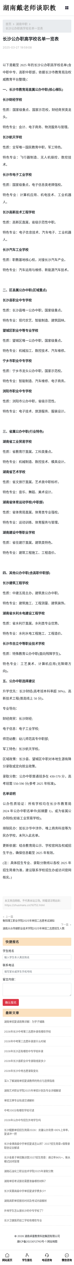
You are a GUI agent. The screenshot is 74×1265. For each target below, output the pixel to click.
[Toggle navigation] (66, 8)
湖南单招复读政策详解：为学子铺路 (24, 1021)
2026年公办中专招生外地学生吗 (22, 1120)
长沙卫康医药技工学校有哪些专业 (23, 1220)
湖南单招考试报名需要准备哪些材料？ (25, 1181)
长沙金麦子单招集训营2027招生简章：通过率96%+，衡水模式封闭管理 (37, 1159)
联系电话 (8, 965)
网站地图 (52, 1241)
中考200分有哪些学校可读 (19, 1110)
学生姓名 (8, 951)
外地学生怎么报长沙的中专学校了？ (24, 1210)
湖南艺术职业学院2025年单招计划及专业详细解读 (32, 1090)
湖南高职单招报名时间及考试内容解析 (25, 1200)
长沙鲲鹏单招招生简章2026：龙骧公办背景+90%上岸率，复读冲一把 (37, 1132)
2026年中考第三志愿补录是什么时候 (25, 1041)
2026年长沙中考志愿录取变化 (21, 1070)
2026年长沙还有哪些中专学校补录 (23, 1051)
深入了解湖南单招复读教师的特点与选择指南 (29, 1080)
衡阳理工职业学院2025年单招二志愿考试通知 (28, 920)
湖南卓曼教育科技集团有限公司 (42, 1236)
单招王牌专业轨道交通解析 (19, 1100)
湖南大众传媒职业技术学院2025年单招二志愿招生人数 (33, 928)
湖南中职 (21, 24)
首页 (8, 24)
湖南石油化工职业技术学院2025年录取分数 (28, 1171)
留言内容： (10, 979)
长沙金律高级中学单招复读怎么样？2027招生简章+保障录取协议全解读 (37, 1145)
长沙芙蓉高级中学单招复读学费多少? (25, 1190)
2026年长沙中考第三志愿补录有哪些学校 (27, 1031)
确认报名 (11, 1002)
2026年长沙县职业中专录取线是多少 (25, 1060)
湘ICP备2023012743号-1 (32, 1241)
